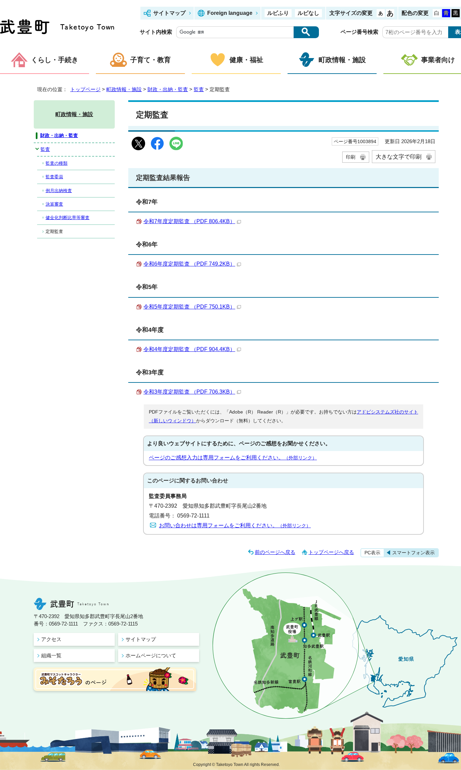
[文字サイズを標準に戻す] (381, 13)
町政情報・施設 (342, 59)
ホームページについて (151, 655)
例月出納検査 (59, 190)
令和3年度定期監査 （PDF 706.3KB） (189, 392)
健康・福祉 (246, 59)
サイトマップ (169, 13)
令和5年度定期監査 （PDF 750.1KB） (189, 307)
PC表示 (372, 552)
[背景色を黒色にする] (456, 13)
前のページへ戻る (275, 552)
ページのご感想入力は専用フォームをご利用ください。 (233, 457)
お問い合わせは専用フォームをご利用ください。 (235, 525)
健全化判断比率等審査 (67, 217)
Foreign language (229, 13)
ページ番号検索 (359, 32)
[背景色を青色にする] (446, 13)
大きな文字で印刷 (399, 156)
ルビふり (278, 13)
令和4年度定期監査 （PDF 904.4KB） (189, 349)
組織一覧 (51, 655)
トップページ (85, 89)
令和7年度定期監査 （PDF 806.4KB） (189, 221)
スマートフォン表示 (413, 552)
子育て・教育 (150, 59)
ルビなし (308, 13)
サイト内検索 (156, 32)
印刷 (350, 157)
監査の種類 (56, 163)
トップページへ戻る (331, 552)
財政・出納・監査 (167, 89)
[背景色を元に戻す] (437, 13)
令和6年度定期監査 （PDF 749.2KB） (189, 264)
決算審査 (54, 204)
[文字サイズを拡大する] (390, 13)
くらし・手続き (54, 59)
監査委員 (54, 176)
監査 (199, 89)
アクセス (51, 639)
